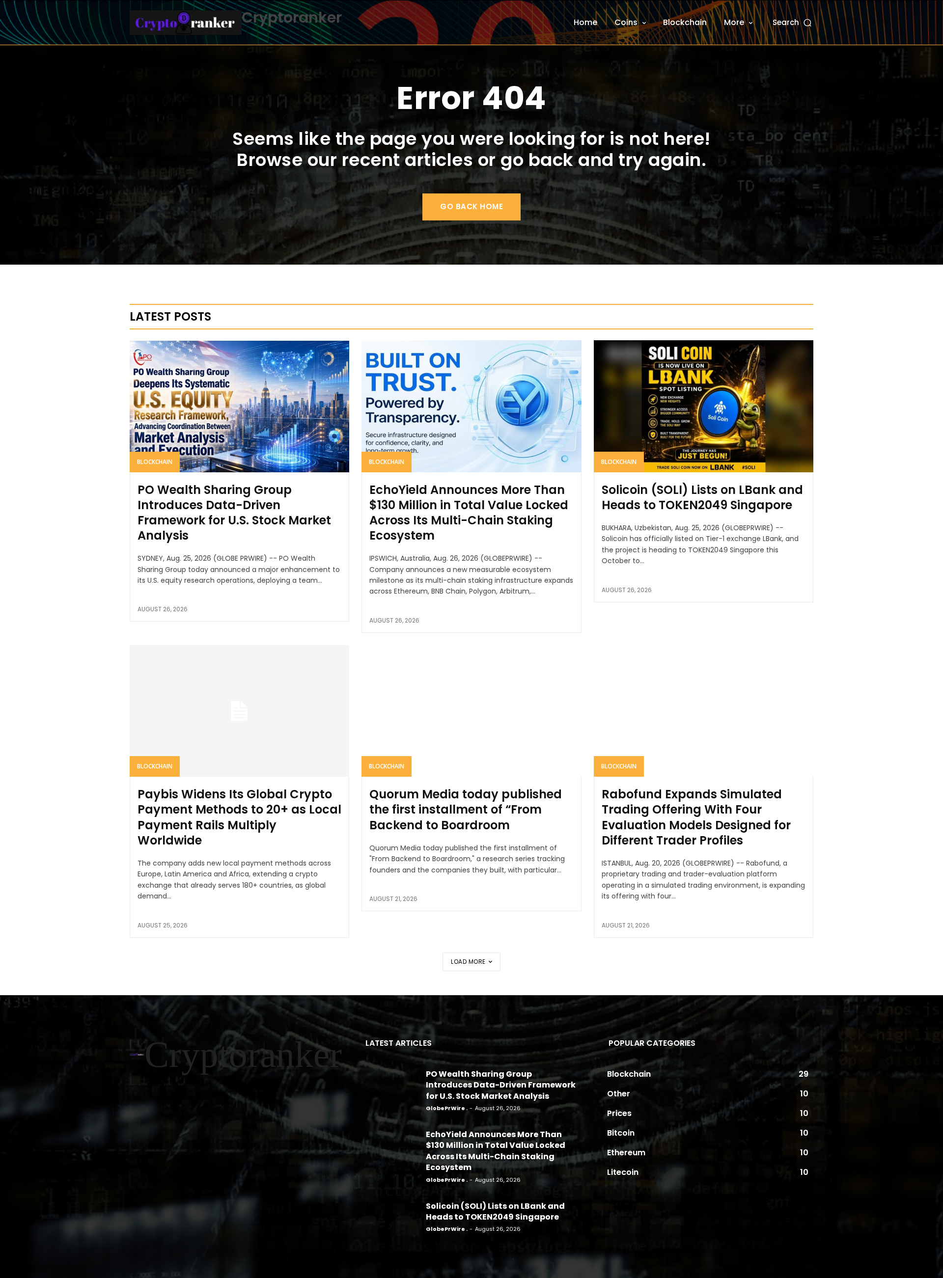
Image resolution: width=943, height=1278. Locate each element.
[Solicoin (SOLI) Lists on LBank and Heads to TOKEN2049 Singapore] (703, 406)
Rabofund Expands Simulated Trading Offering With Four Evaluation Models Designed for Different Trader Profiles (696, 817)
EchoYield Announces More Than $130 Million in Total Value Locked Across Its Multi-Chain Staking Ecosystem (468, 513)
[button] (793, 22)
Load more (468, 961)
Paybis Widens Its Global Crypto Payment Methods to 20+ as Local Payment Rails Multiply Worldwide (239, 817)
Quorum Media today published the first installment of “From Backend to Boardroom (465, 809)
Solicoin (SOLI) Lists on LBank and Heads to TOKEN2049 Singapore (702, 497)
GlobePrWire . (447, 1108)
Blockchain (154, 462)
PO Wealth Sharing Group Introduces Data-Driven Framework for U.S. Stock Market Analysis (234, 513)
